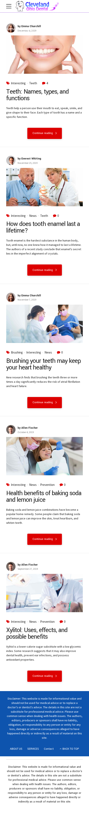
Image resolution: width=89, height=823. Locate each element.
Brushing (17, 352)
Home (10, 29)
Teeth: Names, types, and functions (37, 95)
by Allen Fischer (28, 428)
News (33, 216)
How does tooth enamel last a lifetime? (43, 227)
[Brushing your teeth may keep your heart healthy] (44, 324)
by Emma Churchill (29, 26)
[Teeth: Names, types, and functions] (44, 54)
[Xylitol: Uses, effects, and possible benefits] (44, 593)
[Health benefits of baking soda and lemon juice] (44, 456)
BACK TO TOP (71, 749)
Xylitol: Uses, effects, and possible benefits (36, 633)
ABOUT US (16, 749)
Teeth (33, 83)
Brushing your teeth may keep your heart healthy (43, 364)
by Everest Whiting (29, 158)
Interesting (18, 83)
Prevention (47, 485)
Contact (49, 749)
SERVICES (33, 749)
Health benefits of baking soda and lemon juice (43, 496)
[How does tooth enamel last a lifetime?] (44, 187)
